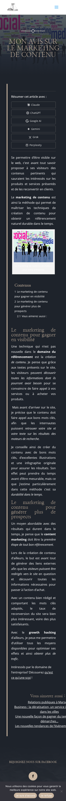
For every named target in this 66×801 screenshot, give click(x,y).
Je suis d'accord (25, 795)
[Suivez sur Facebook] (33, 776)
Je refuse (46, 795)
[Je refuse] (61, 791)
